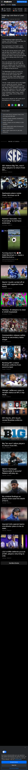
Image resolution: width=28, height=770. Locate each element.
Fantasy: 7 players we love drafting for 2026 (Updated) (13, 123)
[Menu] (1, 1)
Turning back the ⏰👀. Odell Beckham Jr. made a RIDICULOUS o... (13, 255)
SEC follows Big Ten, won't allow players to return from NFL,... (13, 168)
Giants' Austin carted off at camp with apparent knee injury (13, 284)
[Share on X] (6, 105)
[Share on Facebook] (12, 105)
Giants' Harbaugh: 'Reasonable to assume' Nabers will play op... (12, 471)
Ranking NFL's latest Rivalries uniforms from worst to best (11, 365)
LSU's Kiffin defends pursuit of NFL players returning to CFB (13, 554)
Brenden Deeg (5, 19)
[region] (14, 758)
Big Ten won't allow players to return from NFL (13, 444)
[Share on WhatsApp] (16, 105)
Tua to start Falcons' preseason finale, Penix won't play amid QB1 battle (13, 115)
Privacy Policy (18, 759)
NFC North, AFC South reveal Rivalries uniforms (12, 419)
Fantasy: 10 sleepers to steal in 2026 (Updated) (14, 311)
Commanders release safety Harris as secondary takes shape (13, 337)
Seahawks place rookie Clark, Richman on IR (11, 194)
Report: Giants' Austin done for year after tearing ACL (12, 131)
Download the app (21, 1)
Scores (9, 4)
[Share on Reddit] (9, 105)
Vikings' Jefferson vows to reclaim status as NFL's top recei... (13, 392)
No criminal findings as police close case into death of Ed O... (13, 498)
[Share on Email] (19, 105)
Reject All (14, 765)
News (14, 4)
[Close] (25, 747)
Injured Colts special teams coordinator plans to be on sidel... (13, 526)
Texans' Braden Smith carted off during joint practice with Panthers (13, 127)
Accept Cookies (14, 762)
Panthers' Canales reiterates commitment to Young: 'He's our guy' (13, 119)
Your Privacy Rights (14, 768)
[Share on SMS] (22, 105)
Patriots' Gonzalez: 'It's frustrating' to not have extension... (11, 221)
